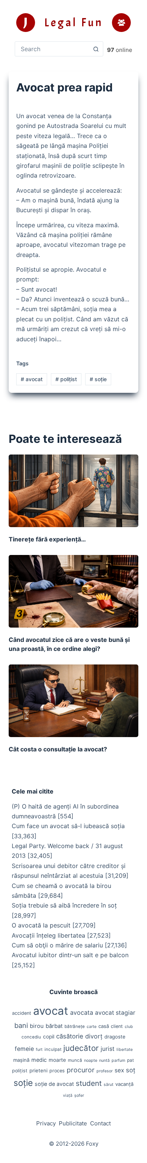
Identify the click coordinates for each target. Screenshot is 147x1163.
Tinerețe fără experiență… (47, 539)
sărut (108, 1084)
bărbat (54, 1026)
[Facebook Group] (121, 22)
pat (130, 1060)
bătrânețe (74, 1026)
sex (119, 1070)
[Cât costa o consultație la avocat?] (73, 700)
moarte (57, 1060)
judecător (81, 1048)
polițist (66, 379)
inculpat (52, 1049)
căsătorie (69, 1036)
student (89, 1083)
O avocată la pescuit (41, 925)
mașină (21, 1060)
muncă (75, 1060)
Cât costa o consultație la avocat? (58, 749)
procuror (81, 1070)
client (117, 1026)
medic (39, 1060)
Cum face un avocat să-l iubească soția (68, 826)
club (129, 1026)
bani (21, 1025)
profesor (104, 1071)
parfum (118, 1060)
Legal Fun (73, 22)
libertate (124, 1049)
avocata (81, 1012)
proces (57, 1070)
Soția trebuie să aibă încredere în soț (64, 905)
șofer (79, 1095)
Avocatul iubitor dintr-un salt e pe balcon (70, 955)
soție (98, 379)
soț (130, 1070)
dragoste (115, 1037)
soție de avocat (54, 1084)
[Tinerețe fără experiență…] (73, 491)
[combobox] (52, 48)
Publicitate (73, 1123)
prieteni (38, 1070)
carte (91, 1026)
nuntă (104, 1060)
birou (37, 1026)
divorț (94, 1036)
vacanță (124, 1084)
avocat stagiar (115, 1012)
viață (67, 1095)
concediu (31, 1037)
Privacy (46, 1123)
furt (39, 1049)
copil (48, 1037)
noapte (90, 1060)
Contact (100, 1123)
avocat (32, 379)
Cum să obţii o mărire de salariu (57, 945)
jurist (108, 1048)
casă (103, 1026)
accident (21, 1013)
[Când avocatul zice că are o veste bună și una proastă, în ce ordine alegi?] (73, 591)
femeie (24, 1048)
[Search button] (96, 49)
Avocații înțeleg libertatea (48, 935)
